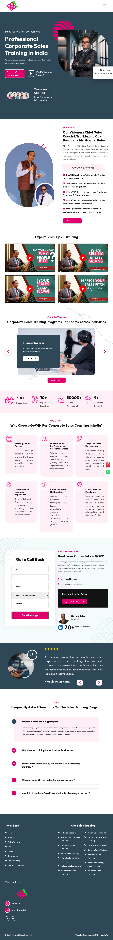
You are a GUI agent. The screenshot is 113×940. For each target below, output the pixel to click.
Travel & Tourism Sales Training (97, 839)
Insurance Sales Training (94, 872)
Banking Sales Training (98, 850)
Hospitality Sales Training (68, 847)
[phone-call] (108, 464)
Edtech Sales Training (97, 845)
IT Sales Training (33, 343)
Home (10, 833)
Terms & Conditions (16, 865)
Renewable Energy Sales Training (96, 864)
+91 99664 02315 (76, 601)
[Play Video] (30, 257)
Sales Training (14, 842)
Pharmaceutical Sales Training (70, 839)
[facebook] (7, 918)
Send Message (30, 615)
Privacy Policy (14, 860)
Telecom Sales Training (71, 866)
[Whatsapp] (108, 471)
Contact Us (13, 856)
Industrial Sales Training (94, 856)
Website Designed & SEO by (91, 935)
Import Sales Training (97, 833)
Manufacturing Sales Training (70, 860)
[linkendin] (61, 627)
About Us (12, 837)
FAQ (10, 846)
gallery (11, 851)
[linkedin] (13, 918)
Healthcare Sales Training (68, 872)
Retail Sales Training (70, 853)
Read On (29, 359)
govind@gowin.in (19, 910)
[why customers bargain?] (31, 73)
